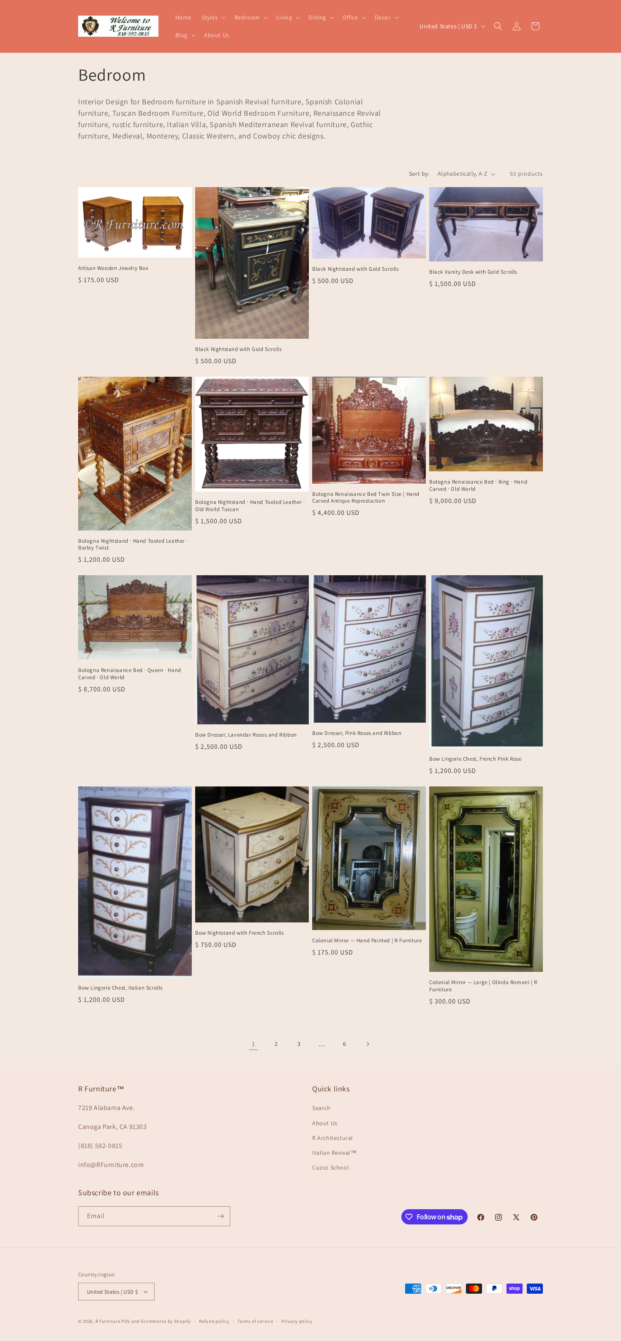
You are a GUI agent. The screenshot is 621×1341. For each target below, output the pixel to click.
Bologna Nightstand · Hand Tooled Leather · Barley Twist (133, 545)
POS (125, 1321)
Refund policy (214, 1321)
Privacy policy (297, 1321)
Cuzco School (330, 1167)
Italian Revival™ (334, 1152)
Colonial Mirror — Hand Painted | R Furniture (367, 940)
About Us (325, 1123)
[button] (212, 17)
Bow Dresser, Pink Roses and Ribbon (356, 733)
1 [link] (253, 1043)
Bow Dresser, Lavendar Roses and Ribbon (246, 735)
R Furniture (107, 1321)
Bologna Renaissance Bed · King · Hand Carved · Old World (478, 485)
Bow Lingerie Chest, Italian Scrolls (120, 988)
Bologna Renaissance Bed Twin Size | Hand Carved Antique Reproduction (365, 498)
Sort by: (419, 173)
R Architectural (332, 1138)
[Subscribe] (220, 1216)
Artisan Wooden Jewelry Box (113, 268)
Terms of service (255, 1321)
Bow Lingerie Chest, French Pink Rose (475, 759)
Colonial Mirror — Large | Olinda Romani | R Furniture (483, 986)
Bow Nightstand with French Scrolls (239, 933)
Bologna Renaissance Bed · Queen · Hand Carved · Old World (129, 674)
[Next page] (367, 1044)
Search (321, 1108)
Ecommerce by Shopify (166, 1321)
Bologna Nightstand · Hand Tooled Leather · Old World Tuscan (250, 506)
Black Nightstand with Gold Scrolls (238, 349)
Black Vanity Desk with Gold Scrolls (473, 272)
